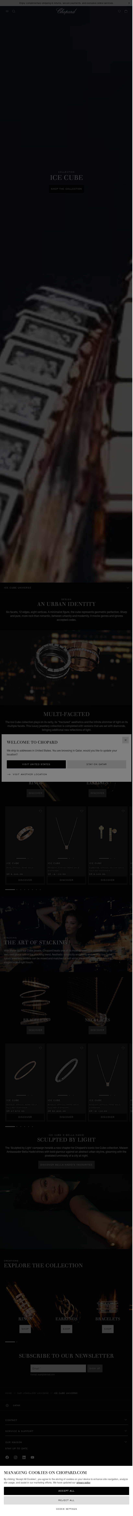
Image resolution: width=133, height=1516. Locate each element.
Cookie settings (65, 1509)
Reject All (65, 1500)
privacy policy (92, 1482)
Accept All (65, 1490)
